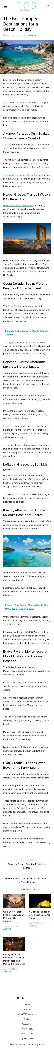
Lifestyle (32, 35)
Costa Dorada (14, 306)
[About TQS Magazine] (26, 998)
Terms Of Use (27, 1034)
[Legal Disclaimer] (36, 998)
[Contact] (28, 998)
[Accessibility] (30, 998)
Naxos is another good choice (18, 205)
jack (8, 35)
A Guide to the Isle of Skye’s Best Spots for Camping (39, 914)
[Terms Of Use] (34, 998)
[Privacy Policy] (32, 998)
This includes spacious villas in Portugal (23, 175)
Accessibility (27, 1024)
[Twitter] (18, 998)
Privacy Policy (27, 1029)
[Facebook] (23, 998)
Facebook (27, 1009)
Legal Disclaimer (27, 1038)
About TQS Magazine (27, 1014)
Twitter (27, 1004)
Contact (27, 1019)
